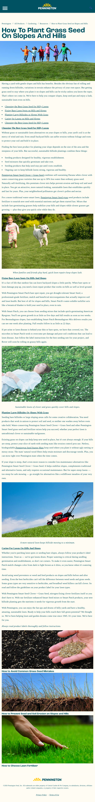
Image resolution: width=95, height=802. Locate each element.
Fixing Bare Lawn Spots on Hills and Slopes (25, 110)
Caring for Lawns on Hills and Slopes (22, 118)
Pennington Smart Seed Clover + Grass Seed (23, 175)
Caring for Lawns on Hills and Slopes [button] (21, 548)
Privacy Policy (41, 795)
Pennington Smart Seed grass (54, 197)
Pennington (6, 23)
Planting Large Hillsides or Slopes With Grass (26, 114)
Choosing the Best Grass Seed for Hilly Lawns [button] (25, 128)
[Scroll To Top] (89, 799)
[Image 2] (47, 6)
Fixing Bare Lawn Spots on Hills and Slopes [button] (24, 278)
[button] (47, 268)
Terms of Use (54, 795)
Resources (44, 23)
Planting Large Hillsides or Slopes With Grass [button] (25, 412)
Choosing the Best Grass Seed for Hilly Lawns (27, 106)
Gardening (32, 23)
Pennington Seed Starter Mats (29, 447)
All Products (19, 23)
